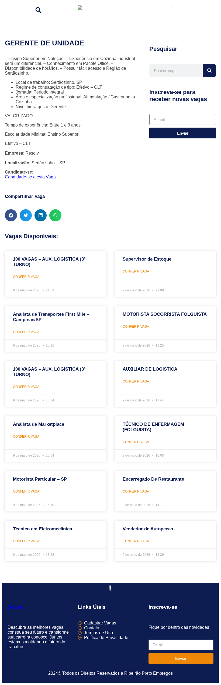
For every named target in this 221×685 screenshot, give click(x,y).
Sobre (15, 607)
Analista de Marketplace (38, 424)
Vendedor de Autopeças (148, 528)
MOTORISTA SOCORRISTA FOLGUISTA (165, 314)
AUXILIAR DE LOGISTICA (150, 369)
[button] (38, 10)
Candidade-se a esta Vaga (30, 177)
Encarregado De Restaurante (153, 479)
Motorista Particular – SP (40, 479)
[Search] (209, 70)
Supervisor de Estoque (147, 259)
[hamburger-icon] (210, 9)
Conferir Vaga (26, 277)
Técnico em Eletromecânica (42, 528)
